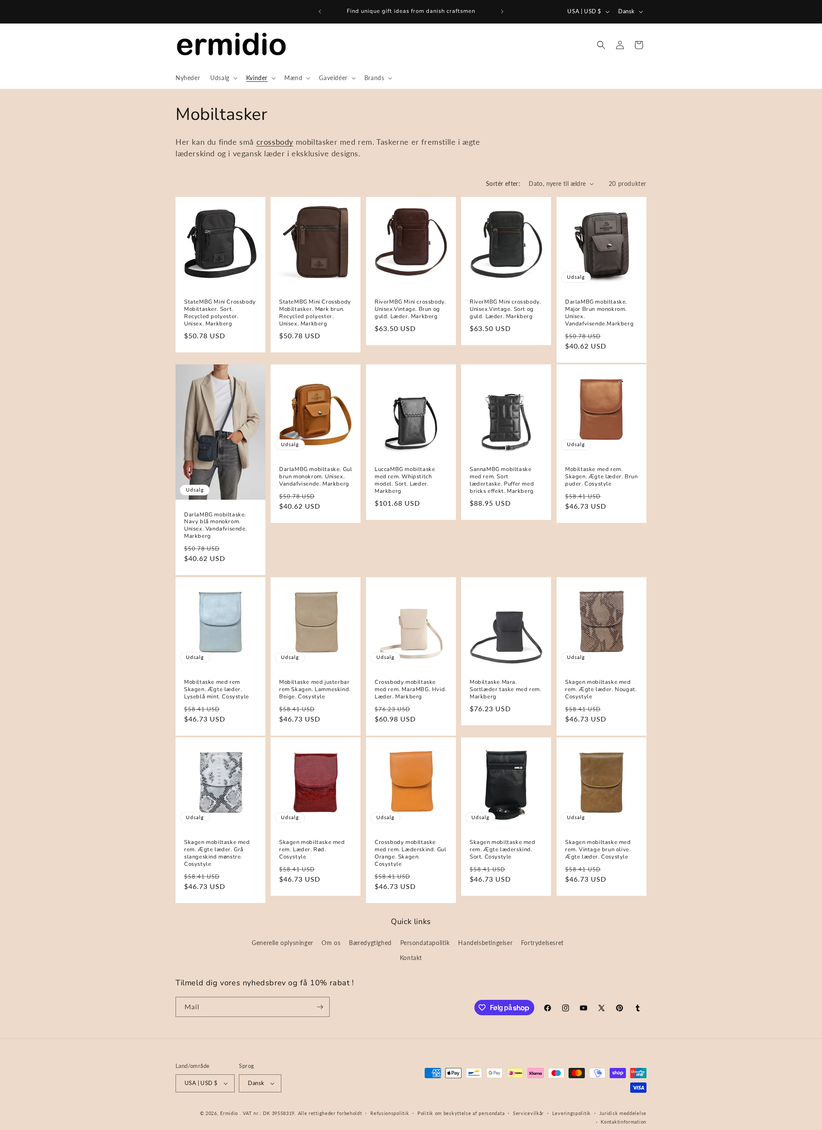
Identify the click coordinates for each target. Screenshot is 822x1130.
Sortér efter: (503, 183)
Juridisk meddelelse (622, 1113)
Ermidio (229, 1113)
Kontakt (411, 957)
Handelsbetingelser (485, 942)
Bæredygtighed (370, 942)
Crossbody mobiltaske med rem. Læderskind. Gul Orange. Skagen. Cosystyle (410, 853)
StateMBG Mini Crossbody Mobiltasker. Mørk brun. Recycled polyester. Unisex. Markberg (315, 313)
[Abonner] (319, 1007)
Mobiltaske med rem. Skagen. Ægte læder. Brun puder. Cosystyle (601, 477)
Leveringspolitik (571, 1113)
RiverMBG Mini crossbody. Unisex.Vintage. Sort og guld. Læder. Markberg (505, 310)
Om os (331, 942)
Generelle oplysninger (282, 942)
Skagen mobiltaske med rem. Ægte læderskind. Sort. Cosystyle (503, 850)
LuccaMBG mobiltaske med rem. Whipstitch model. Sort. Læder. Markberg (405, 480)
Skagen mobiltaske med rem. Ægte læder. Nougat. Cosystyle (601, 690)
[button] (223, 78)
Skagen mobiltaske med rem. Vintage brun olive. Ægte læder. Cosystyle (598, 850)
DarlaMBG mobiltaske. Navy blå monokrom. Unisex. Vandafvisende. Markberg (215, 525)
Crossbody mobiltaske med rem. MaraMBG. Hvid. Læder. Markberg (411, 690)
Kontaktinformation (623, 1121)
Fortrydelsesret (542, 942)
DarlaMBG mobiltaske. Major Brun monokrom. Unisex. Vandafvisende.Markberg (599, 313)
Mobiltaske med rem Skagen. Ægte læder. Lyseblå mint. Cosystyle (216, 690)
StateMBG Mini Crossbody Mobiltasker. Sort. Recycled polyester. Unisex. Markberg (220, 313)
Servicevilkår (528, 1113)
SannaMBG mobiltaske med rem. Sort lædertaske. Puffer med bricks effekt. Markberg (502, 480)
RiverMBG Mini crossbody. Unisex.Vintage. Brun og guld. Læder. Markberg (410, 310)
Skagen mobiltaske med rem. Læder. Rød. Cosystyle (312, 850)
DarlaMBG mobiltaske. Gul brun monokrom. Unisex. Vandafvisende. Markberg (315, 477)
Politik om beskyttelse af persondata (460, 1113)
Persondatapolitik (425, 942)
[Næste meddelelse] (502, 11)
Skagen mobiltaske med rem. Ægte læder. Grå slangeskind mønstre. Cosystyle (217, 853)
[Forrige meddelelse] (319, 11)
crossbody (274, 141)
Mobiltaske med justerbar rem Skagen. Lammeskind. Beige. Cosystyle (315, 690)
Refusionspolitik (389, 1113)
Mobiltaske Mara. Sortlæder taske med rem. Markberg (505, 690)
